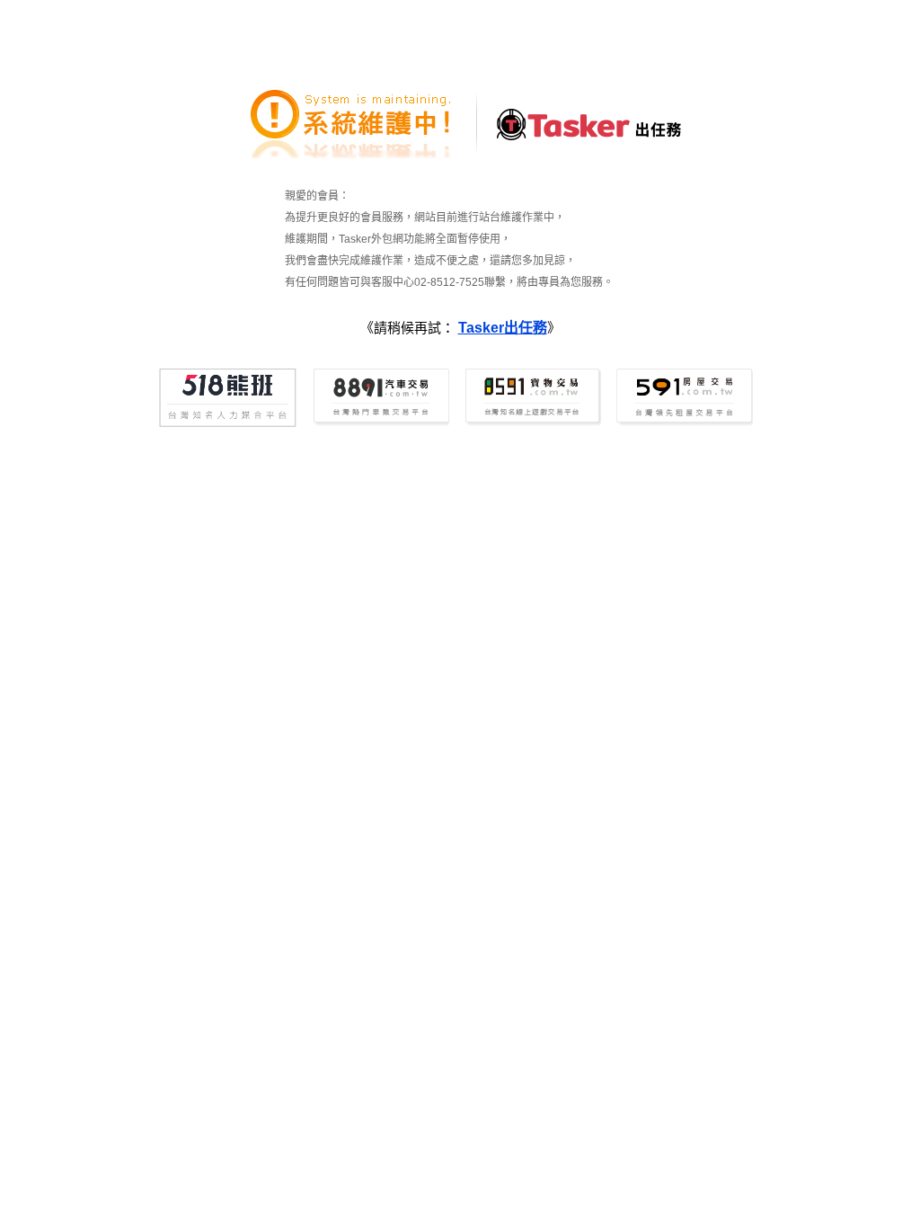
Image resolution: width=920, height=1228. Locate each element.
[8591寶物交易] (531, 398)
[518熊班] (227, 398)
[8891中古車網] (379, 398)
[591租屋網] (683, 398)
